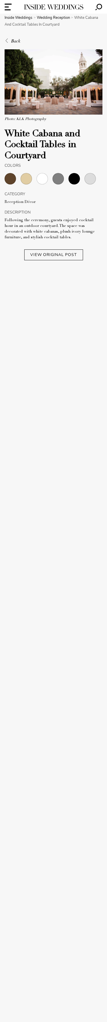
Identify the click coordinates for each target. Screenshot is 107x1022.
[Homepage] (53, 7)
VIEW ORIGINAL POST (53, 254)
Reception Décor (20, 202)
